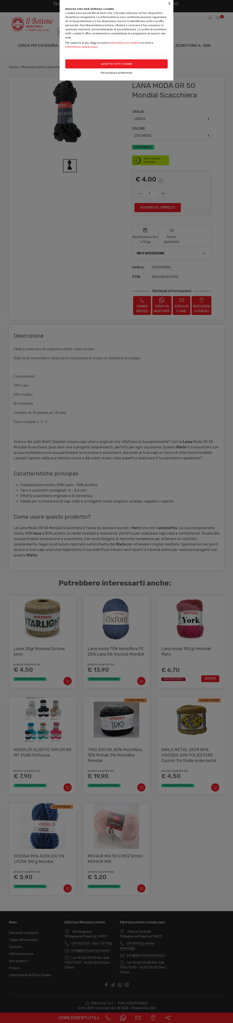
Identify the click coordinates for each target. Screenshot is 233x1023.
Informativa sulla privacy (81, 46)
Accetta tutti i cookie (116, 63)
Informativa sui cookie (124, 42)
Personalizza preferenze (116, 72)
